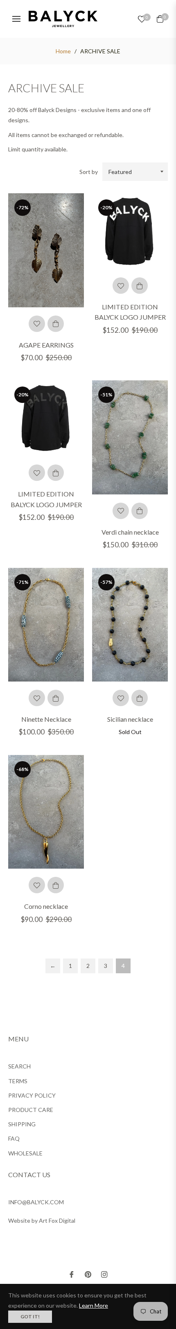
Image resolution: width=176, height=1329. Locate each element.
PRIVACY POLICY (32, 1095)
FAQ (14, 1138)
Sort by (88, 171)
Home (63, 51)
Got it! (30, 1316)
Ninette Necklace (46, 719)
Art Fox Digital (57, 1220)
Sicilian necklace (130, 719)
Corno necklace (46, 906)
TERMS (17, 1080)
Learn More (93, 1305)
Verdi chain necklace (130, 532)
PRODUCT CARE (30, 1109)
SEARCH (19, 1066)
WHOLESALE (25, 1153)
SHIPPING (22, 1124)
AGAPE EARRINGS (46, 345)
